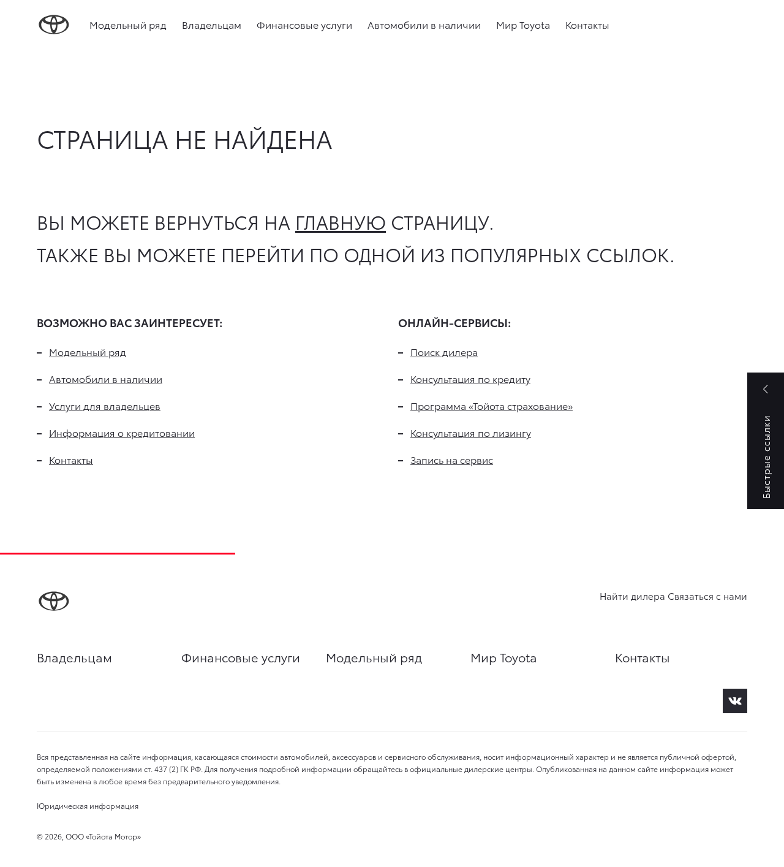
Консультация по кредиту (470, 378)
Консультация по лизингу (470, 432)
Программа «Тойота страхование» (491, 405)
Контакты (587, 24)
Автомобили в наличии (424, 24)
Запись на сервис (451, 459)
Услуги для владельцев (104, 405)
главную (340, 221)
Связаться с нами (707, 595)
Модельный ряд (128, 24)
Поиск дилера (444, 351)
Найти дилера (632, 595)
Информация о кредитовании (122, 432)
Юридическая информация (87, 805)
